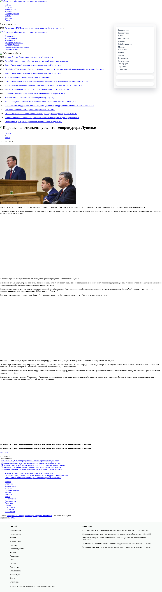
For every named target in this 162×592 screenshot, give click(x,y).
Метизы (8, 16)
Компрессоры (10, 501)
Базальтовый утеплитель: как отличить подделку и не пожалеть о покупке (31, 469)
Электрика (9, 7)
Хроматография (11, 49)
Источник (4, 452)
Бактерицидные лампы (14, 43)
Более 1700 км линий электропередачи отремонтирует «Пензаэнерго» (33, 65)
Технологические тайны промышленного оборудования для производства (31, 467)
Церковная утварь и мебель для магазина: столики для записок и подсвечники (33, 465)
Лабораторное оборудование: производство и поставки (29, 516)
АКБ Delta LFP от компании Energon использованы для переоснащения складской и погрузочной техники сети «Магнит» (54, 69)
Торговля (8, 18)
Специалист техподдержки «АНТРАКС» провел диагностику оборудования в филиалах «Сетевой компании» (49, 106)
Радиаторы (9, 503)
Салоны (8, 505)
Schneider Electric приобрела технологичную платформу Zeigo (30, 97)
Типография (10, 512)
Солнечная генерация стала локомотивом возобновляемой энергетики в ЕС (35, 93)
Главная (8, 133)
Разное (7, 20)
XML (13, 518)
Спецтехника (10, 509)
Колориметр (10, 40)
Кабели (8, 5)
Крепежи (8, 11)
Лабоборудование (12, 14)
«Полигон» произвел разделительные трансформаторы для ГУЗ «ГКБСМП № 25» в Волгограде (43, 85)
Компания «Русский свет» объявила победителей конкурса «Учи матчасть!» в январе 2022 (41, 102)
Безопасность (10, 9)
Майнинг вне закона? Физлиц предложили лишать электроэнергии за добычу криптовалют (42, 118)
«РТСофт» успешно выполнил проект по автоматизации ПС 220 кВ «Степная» (37, 89)
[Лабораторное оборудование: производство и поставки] (23, 1)
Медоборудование (12, 45)
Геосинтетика (10, 499)
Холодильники (11, 38)
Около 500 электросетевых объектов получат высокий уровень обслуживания (36, 61)
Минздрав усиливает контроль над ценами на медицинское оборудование (31, 463)
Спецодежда (10, 507)
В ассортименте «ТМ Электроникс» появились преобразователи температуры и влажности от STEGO (46, 81)
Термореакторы (11, 36)
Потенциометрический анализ (17, 47)
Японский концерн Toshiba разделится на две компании (27, 77)
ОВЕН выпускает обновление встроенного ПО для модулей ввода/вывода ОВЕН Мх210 (41, 114)
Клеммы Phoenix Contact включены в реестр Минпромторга (29, 57)
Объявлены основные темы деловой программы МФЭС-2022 (30, 110)
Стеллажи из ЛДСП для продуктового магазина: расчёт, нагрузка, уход (33, 28)
